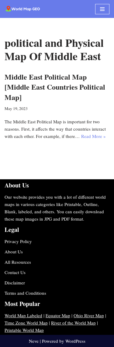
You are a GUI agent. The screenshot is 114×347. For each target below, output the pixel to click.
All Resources (18, 262)
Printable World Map (24, 330)
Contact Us (15, 272)
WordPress (75, 341)
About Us (14, 252)
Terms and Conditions (25, 293)
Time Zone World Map (26, 323)
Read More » (93, 136)
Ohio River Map (89, 315)
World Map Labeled (23, 315)
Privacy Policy (18, 241)
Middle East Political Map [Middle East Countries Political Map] (55, 86)
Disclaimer (15, 283)
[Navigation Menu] (102, 9)
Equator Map (58, 315)
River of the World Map (73, 323)
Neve (34, 341)
